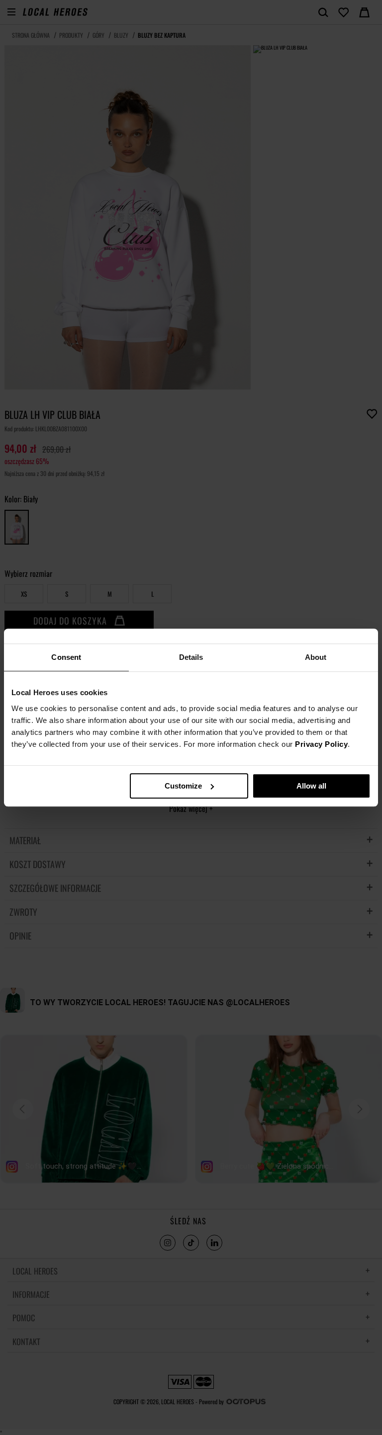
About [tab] (316, 657)
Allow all (311, 786)
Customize (183, 786)
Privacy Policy (321, 744)
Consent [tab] (66, 657)
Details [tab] (191, 657)
